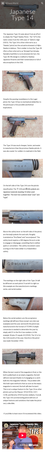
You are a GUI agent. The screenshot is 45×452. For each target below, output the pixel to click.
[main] (22, 14)
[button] (3, 3)
